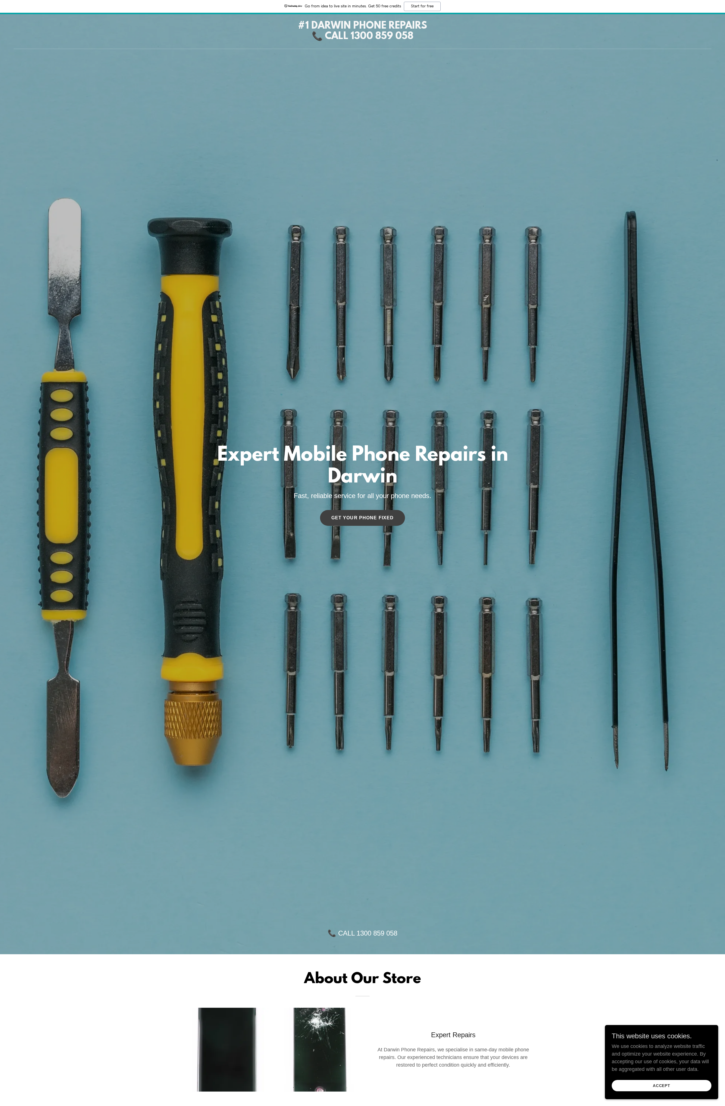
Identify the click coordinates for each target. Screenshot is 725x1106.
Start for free (422, 6)
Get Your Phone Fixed (362, 517)
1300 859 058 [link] (377, 933)
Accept (662, 1085)
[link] (362, 37)
